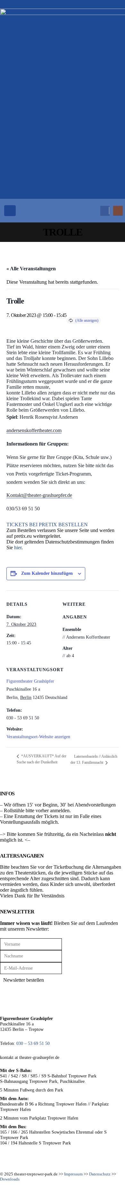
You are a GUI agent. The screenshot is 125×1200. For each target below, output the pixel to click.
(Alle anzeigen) (86, 320)
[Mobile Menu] (10, 210)
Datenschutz (100, 1174)
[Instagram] (117, 210)
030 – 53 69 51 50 (33, 1043)
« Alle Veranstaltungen (31, 268)
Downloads (10, 1179)
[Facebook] (105, 210)
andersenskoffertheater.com (34, 430)
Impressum (73, 1174)
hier (17, 547)
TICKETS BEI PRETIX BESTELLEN (47, 524)
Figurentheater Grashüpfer (30, 681)
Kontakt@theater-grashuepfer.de (39, 495)
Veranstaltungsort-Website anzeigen (38, 736)
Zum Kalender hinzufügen (47, 573)
